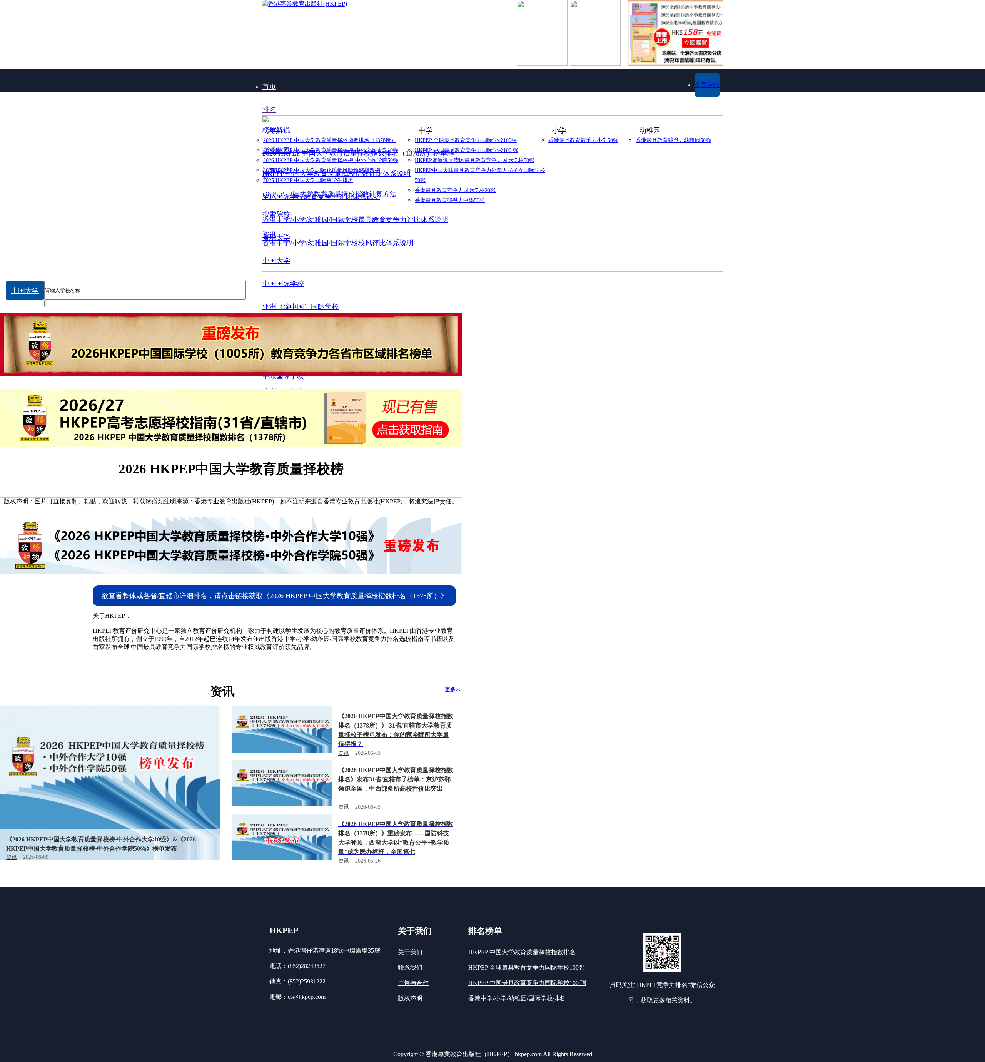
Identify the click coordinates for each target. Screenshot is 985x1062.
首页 (269, 86)
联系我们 (410, 967)
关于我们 (410, 952)
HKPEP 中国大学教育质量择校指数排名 (522, 952)
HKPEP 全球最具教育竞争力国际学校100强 (526, 967)
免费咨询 (707, 85)
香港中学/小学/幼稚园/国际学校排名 (516, 998)
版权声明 (410, 998)
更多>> (453, 689)
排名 (269, 110)
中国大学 (25, 290)
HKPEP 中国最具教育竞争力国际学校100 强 (527, 983)
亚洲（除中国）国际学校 (300, 307)
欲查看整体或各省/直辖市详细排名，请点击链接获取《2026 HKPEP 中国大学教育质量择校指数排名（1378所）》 (274, 596)
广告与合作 (413, 983)
